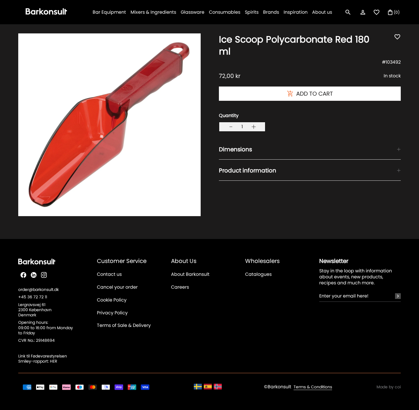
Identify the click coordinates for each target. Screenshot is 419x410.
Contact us (109, 275)
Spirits (252, 12)
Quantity (229, 115)
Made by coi (389, 386)
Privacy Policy (112, 313)
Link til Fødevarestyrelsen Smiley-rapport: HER (42, 358)
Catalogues (258, 275)
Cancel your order (117, 287)
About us (322, 12)
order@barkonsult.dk (38, 289)
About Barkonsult (190, 275)
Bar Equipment (109, 12)
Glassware (192, 12)
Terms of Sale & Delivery (124, 326)
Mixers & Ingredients (153, 12)
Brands (271, 12)
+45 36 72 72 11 (32, 297)
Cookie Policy (112, 300)
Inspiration (296, 12)
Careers (180, 287)
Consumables (224, 12)
